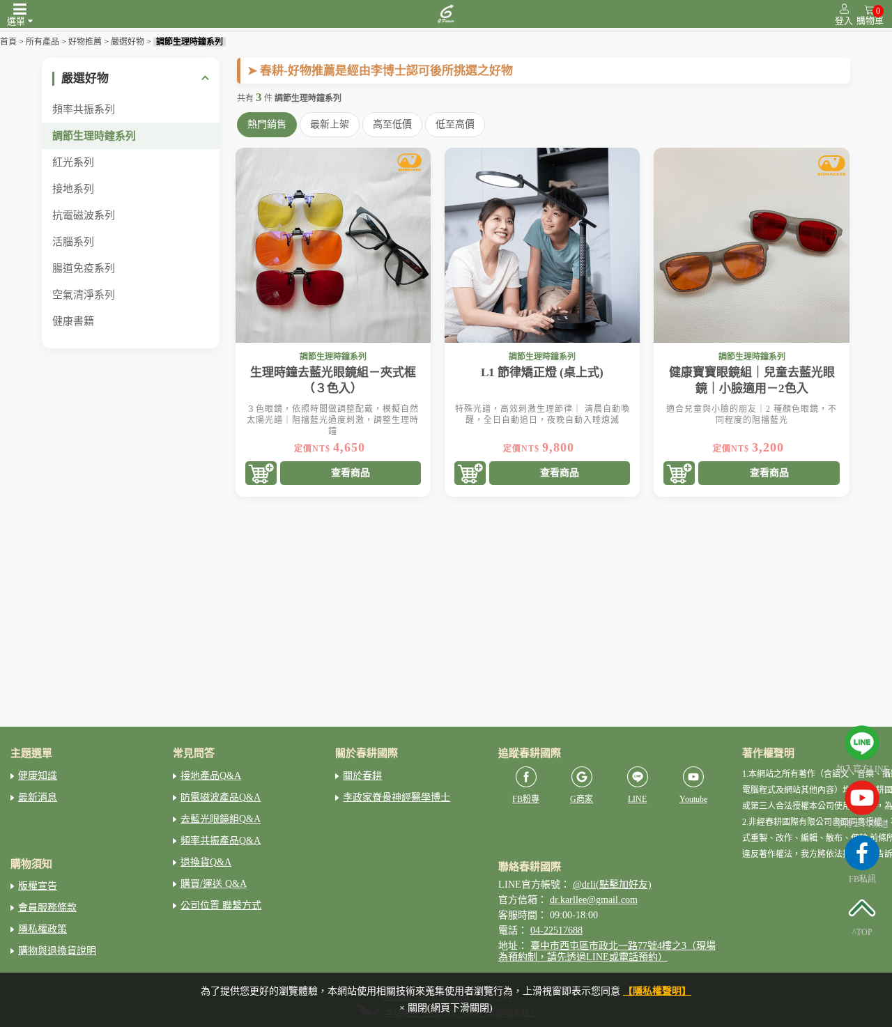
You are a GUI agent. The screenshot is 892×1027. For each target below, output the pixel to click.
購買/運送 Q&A (213, 884)
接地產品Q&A (210, 776)
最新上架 (329, 124)
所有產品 (42, 42)
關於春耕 (362, 776)
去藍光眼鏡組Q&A (220, 819)
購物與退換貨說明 (57, 950)
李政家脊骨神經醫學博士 (396, 797)
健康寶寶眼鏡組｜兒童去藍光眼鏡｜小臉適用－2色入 (752, 380)
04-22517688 (556, 930)
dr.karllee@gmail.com (594, 900)
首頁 (8, 42)
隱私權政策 (42, 929)
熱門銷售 (266, 124)
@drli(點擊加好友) (612, 884)
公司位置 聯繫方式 (220, 905)
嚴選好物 (127, 42)
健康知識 (37, 776)
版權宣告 (37, 886)
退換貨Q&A (205, 862)
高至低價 (392, 124)
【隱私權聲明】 (657, 991)
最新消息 (37, 797)
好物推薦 (85, 42)
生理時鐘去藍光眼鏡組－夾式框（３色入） (333, 380)
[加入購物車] (261, 474)
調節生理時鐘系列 (189, 42)
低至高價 (455, 124)
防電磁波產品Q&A (220, 797)
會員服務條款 (47, 907)
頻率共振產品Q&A (220, 840)
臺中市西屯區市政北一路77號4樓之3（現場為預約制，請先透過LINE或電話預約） (607, 951)
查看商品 (350, 473)
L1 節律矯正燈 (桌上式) (542, 372)
